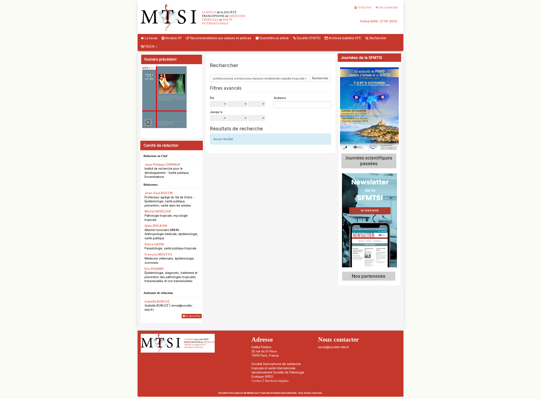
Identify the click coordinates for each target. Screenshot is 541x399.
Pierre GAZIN (154, 244)
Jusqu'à (216, 112)
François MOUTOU (158, 254)
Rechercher (377, 38)
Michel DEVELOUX (158, 211)
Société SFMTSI (308, 38)
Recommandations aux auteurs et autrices (220, 38)
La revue (150, 38)
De (212, 98)
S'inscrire (364, 7)
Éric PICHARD (154, 269)
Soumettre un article (274, 38)
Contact (256, 381)
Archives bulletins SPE (344, 38)
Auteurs (280, 98)
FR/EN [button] (149, 47)
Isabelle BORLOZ (157, 301)
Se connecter (388, 7)
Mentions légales (277, 381)
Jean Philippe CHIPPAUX (162, 164)
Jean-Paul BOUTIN (159, 193)
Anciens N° (173, 38)
